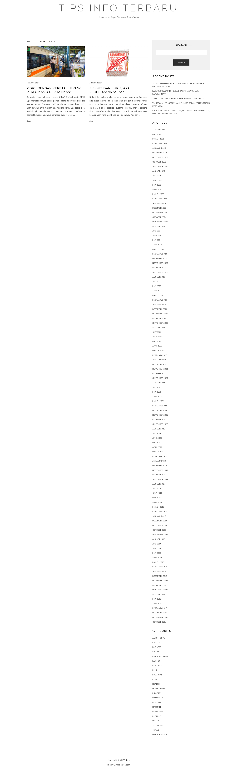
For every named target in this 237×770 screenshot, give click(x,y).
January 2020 (159, 461)
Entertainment (160, 656)
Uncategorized (160, 734)
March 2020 (158, 451)
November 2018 (160, 525)
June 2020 (157, 438)
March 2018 (158, 562)
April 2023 (157, 290)
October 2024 (159, 217)
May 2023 (156, 286)
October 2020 (159, 419)
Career (155, 651)
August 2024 (158, 226)
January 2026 (159, 148)
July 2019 (156, 488)
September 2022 (160, 323)
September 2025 (160, 166)
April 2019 (157, 502)
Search (181, 62)
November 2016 (160, 617)
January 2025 (159, 203)
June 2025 (157, 180)
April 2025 (157, 189)
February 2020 (159, 456)
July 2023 (156, 281)
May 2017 (156, 599)
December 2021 (159, 364)
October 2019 (159, 474)
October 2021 (159, 373)
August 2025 (158, 171)
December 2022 (159, 309)
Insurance (157, 697)
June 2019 (157, 493)
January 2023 (159, 304)
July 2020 (156, 433)
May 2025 (156, 185)
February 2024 (159, 254)
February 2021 (159, 405)
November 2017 (160, 580)
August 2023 (158, 277)
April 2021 (157, 396)
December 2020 (159, 410)
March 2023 (158, 295)
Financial (157, 675)
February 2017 (159, 608)
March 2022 (158, 350)
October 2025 (159, 162)
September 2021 (160, 378)
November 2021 (160, 369)
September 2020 (160, 424)
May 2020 (156, 442)
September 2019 (160, 479)
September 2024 (160, 221)
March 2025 (158, 194)
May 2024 (156, 240)
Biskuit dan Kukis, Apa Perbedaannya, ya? (109, 90)
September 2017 (160, 589)
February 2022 (159, 355)
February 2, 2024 (95, 83)
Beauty (156, 642)
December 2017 (159, 576)
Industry (156, 693)
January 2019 (159, 516)
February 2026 (159, 143)
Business (156, 647)
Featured (157, 665)
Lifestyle (156, 707)
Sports (155, 720)
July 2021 (156, 387)
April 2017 (157, 603)
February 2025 (159, 198)
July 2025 (156, 175)
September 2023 (160, 272)
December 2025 (159, 152)
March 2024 (158, 249)
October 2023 (159, 267)
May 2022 (156, 341)
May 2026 (156, 134)
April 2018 (157, 557)
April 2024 (157, 244)
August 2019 (158, 484)
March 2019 (158, 507)
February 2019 (159, 511)
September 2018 (160, 534)
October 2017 (159, 585)
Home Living (158, 688)
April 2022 (157, 346)
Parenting (157, 711)
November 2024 (160, 212)
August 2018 (158, 539)
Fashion (156, 661)
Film (154, 670)
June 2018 (157, 548)
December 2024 (159, 208)
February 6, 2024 (33, 83)
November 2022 (160, 313)
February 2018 (159, 566)
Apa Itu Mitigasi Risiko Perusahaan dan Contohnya (178, 98)
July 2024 (156, 231)
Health (156, 684)
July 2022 (156, 332)
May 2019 (156, 497)
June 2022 (157, 336)
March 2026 (158, 139)
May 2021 (156, 392)
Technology (159, 725)
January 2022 (159, 359)
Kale (128, 760)
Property (157, 716)
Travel (29, 121)
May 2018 (156, 553)
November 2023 (160, 263)
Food (91, 121)
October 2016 (159, 622)
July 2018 (156, 544)
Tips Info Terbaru (118, 8)
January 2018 (159, 571)
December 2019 (159, 465)
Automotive (158, 638)
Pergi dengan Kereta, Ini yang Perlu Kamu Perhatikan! (54, 90)
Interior (156, 702)
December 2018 (159, 521)
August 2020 (158, 429)
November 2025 (160, 157)
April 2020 (157, 447)
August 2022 (158, 327)
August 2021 (158, 382)
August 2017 (158, 594)
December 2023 (159, 258)
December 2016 (159, 612)
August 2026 (158, 129)
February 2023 (159, 300)
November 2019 (160, 470)
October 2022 (159, 318)
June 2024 (157, 235)
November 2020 (160, 415)
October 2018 (159, 530)
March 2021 (158, 401)
